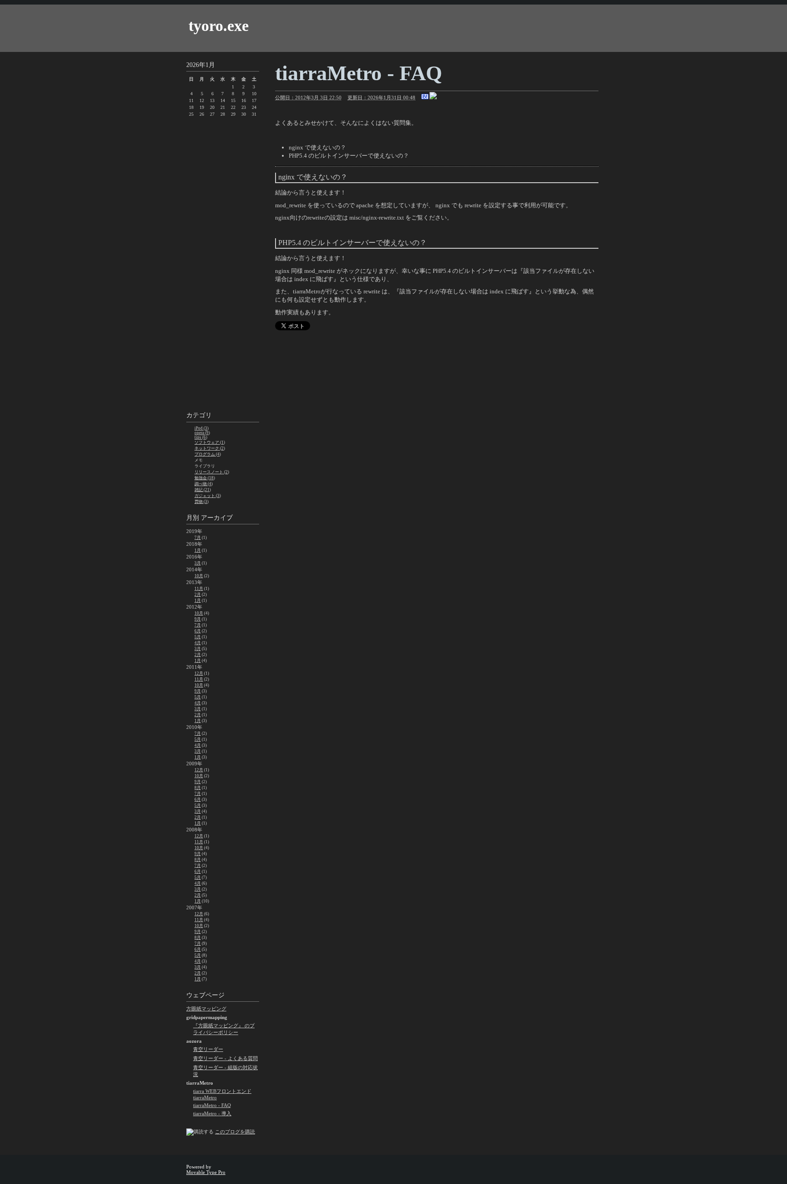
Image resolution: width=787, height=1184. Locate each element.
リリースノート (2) (211, 472)
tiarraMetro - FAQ (212, 1105)
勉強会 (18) (204, 478)
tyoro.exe (219, 25)
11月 (198, 588)
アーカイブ (217, 517)
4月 (197, 643)
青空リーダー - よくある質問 (225, 1058)
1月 (197, 550)
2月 (197, 594)
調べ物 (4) (203, 484)
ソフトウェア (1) (209, 442)
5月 (197, 637)
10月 (198, 576)
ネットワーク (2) (209, 448)
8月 (197, 787)
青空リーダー (208, 1049)
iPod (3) (201, 428)
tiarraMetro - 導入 (212, 1113)
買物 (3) (201, 501)
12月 (198, 673)
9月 (197, 619)
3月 (197, 563)
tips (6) (200, 437)
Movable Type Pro (205, 1172)
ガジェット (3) (207, 495)
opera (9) (202, 433)
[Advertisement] (222, 265)
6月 (197, 631)
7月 (197, 537)
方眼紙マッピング (206, 1008)
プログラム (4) (207, 454)
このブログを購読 (235, 1131)
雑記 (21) (202, 489)
